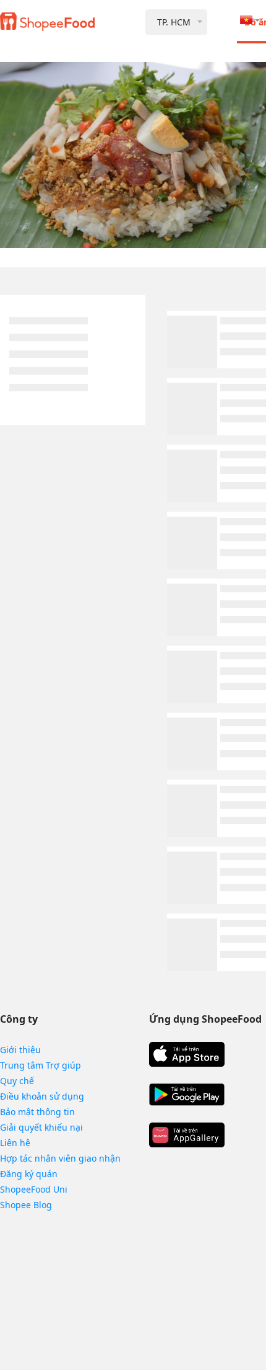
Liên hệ (15, 1143)
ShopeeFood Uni (33, 1189)
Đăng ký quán (29, 1174)
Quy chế (17, 1081)
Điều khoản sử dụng (42, 1096)
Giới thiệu (20, 1050)
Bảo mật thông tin (37, 1112)
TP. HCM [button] (174, 22)
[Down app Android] (187, 1094)
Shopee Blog (26, 1205)
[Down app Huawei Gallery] (187, 1135)
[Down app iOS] (187, 1054)
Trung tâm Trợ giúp (40, 1065)
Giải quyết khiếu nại (41, 1127)
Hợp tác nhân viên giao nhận (60, 1158)
